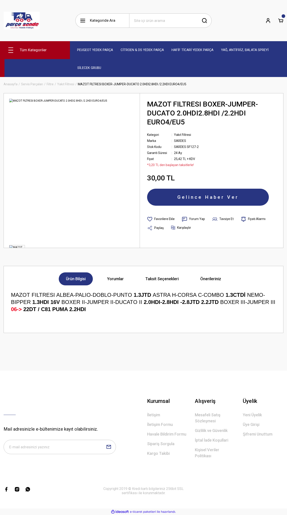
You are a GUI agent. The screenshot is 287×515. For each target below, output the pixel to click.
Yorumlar (115, 278)
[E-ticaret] (143, 512)
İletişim (153, 414)
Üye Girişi (251, 424)
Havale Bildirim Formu (166, 434)
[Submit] (109, 447)
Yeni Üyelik (252, 414)
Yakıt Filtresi (182, 135)
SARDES (180, 141)
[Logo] (22, 21)
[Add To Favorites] (161, 219)
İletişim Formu (160, 424)
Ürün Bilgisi (76, 278)
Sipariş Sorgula (160, 443)
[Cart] (280, 21)
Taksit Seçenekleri (162, 278)
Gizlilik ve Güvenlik (211, 430)
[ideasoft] (120, 512)
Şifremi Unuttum (257, 434)
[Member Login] (268, 21)
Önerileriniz (210, 278)
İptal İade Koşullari (211, 440)
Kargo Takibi (158, 453)
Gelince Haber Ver (208, 197)
